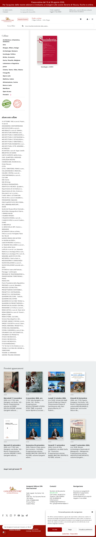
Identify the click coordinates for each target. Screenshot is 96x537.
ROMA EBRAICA (13, 313)
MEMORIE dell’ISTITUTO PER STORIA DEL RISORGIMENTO (11, 257)
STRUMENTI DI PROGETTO (10, 335)
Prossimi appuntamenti (13, 368)
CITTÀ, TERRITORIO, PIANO (13, 169)
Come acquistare (55, 10)
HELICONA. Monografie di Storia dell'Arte (12, 212)
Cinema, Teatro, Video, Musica (13, 70)
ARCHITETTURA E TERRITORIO (12, 142)
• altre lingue (46, 20)
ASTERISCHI (5, 148)
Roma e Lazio (7, 85)
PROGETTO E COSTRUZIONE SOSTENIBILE (11, 295)
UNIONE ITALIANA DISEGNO (11, 355)
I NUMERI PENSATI (8, 216)
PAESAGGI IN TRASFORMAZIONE (13, 275)
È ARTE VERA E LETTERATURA (11, 195)
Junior (5, 66)
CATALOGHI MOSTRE (8, 159)
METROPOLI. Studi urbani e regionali (11, 259)
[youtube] (19, 515)
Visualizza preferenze (85, 529)
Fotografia (6, 73)
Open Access (7, 91)
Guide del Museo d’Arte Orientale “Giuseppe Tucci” (13, 210)
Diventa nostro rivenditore (76, 11)
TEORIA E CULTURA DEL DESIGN (13, 349)
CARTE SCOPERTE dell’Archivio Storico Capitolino (11, 156)
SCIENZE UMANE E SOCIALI (13, 322)
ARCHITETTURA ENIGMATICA (13, 145)
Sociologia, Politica (9, 54)
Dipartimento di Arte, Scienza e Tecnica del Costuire (12, 192)
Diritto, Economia (9, 57)
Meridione (6, 88)
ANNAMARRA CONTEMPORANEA (12, 126)
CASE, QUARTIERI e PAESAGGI (11, 157)
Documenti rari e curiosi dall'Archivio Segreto (10, 194)
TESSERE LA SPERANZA (9, 353)
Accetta (54, 529)
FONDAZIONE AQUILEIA (9, 200)
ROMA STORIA (6, 314)
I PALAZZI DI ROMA (11, 219)
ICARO (4, 222)
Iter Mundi (5, 236)
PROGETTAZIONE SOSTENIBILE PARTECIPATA (12, 290)
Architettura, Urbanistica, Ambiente (11, 40)
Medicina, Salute (8, 79)
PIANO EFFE (5, 281)
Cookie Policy (65, 533)
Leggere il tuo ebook (80, 498)
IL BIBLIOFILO (6, 225)
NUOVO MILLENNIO (11, 263)
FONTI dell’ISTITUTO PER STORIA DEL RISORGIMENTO (12, 203)
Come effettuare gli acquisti (82, 496)
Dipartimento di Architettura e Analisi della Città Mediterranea (12, 189)
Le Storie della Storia (8, 247)
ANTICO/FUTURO (10, 129)
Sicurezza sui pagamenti (81, 491)
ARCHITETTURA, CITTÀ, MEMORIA (13, 147)
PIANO (4, 278)
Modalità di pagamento (80, 493)
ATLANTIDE (13, 151)
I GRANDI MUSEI (7, 213)
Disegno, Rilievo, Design (11, 48)
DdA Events (5, 180)
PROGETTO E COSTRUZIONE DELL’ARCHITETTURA (11, 293)
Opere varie (7, 76)
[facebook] (3, 515)
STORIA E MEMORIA (13, 331)
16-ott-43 (5, 124)
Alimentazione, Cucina (10, 82)
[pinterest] (15, 515)
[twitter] (7, 515)
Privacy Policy (74, 533)
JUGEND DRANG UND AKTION (11, 238)
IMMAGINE (5, 229)
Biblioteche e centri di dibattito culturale (80, 10)
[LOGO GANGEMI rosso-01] (8, 16)
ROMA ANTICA (13, 310)
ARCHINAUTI (12, 131)
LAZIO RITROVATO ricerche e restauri (11, 243)
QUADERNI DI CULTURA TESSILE (13, 302)
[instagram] (11, 515)
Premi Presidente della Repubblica (13, 283)
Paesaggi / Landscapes (9, 272)
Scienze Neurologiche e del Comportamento (11, 320)
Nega (70, 529)
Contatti (5, 12)
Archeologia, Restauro (10, 51)
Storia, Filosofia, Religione (11, 60)
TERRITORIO (6, 350)
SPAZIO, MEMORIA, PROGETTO (12, 326)
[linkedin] (23, 515)
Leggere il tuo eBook (55, 12)
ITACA (12, 233)
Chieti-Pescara (6, 164)
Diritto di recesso (78, 494)
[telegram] (27, 515)
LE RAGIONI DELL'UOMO (13, 246)
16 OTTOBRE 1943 (13, 122)
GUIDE (4, 207)
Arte (4, 45)
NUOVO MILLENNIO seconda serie (13, 266)
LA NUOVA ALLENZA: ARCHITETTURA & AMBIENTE (11, 241)
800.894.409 (54, 493)
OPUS (3, 267)
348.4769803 (60, 496)
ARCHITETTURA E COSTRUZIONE (13, 138)
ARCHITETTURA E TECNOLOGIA (12, 140)
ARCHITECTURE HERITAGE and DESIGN (11, 133)
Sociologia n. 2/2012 (47, 67)
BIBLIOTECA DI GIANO (9, 153)
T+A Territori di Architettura (13, 347)
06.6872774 (61, 494)
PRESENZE (11, 286)
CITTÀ (4, 166)
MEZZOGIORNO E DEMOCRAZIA (12, 260)
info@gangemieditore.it (57, 502)
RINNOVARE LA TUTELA (12, 308)
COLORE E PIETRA (11, 174)
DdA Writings (6, 182)
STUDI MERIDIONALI (8, 344)
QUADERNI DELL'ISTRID (9, 299)
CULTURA (5, 177)
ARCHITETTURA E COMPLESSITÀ (12, 136)
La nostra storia (7, 10)
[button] (92, 512)
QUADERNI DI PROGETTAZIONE (12, 304)
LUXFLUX (12, 249)
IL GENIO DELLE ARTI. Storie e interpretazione (11, 228)
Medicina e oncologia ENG (12, 252)
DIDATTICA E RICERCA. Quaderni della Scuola (12, 187)
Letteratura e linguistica (11, 63)
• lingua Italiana (36, 20)
